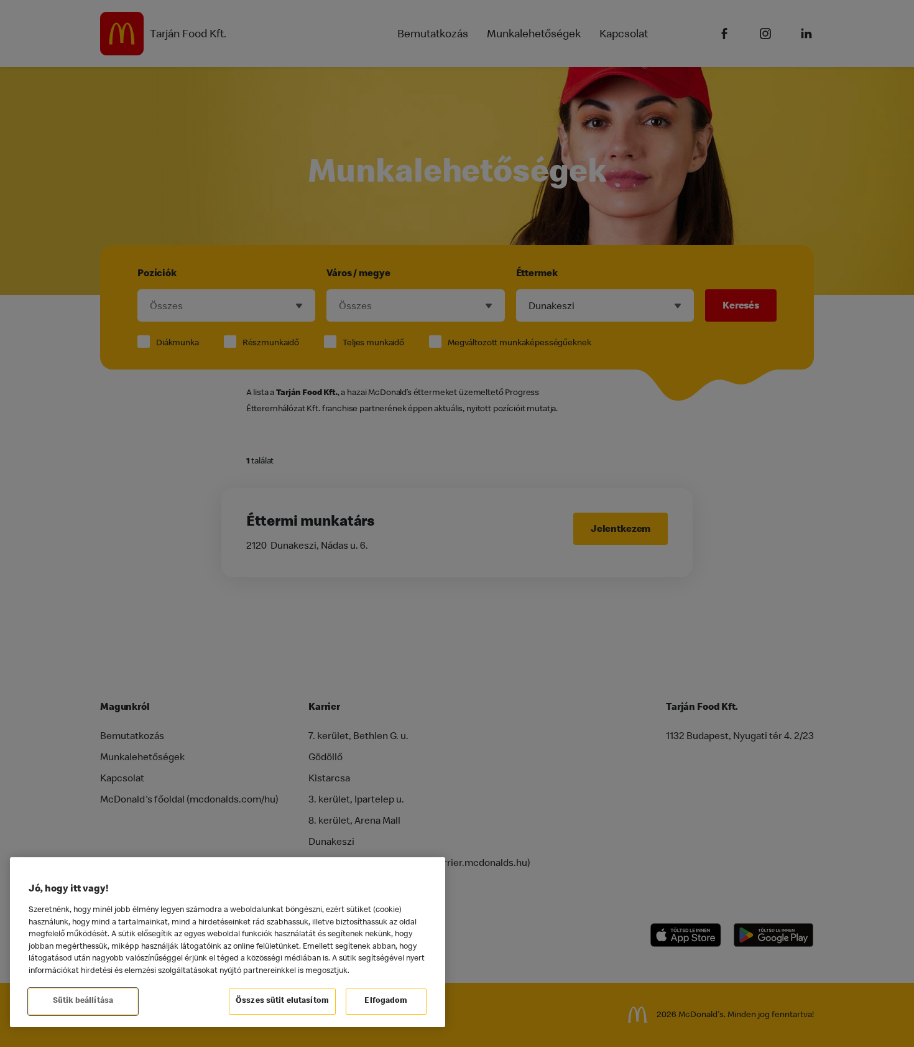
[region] (227, 942)
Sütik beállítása (83, 1001)
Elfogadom (385, 1001)
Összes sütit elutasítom (282, 1001)
